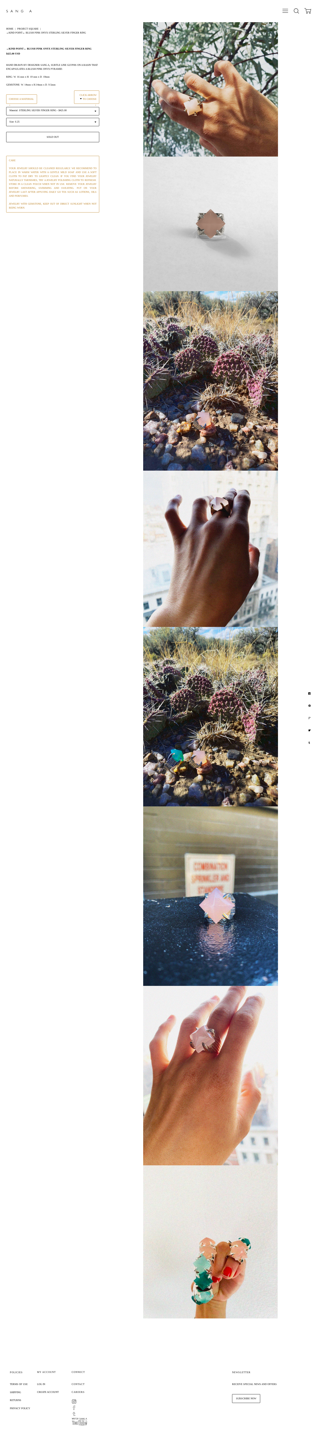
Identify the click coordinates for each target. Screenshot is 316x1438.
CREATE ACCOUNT (48, 1392)
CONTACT (78, 1384)
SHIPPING (15, 1392)
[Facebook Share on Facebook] (310, 693)
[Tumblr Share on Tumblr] (310, 743)
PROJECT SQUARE (28, 28)
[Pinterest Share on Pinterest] (310, 706)
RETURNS (15, 1400)
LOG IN (41, 1384)
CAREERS (78, 1392)
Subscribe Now (246, 1398)
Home (9, 28)
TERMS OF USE (19, 1384)
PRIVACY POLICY (20, 1408)
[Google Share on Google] (310, 718)
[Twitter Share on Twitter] (310, 730)
